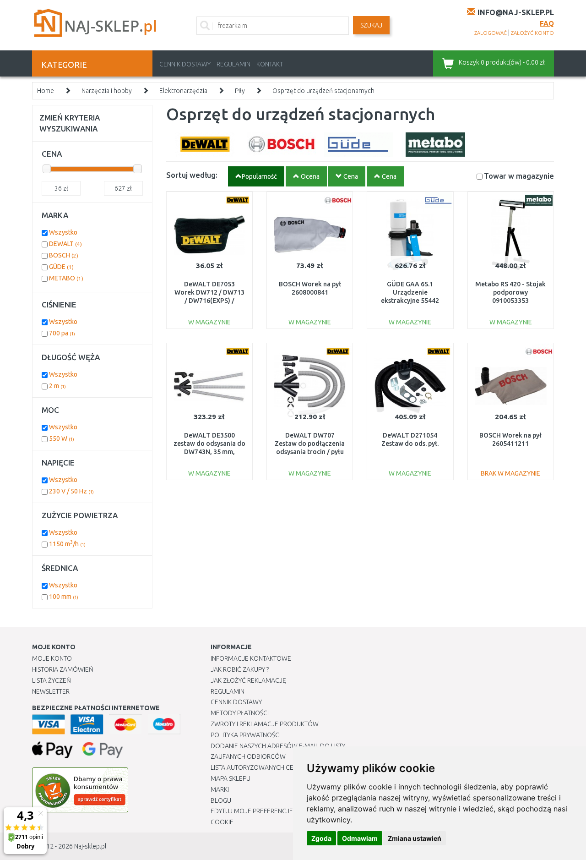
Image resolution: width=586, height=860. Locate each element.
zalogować (490, 33)
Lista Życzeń (51, 680)
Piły (240, 90)
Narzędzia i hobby (106, 90)
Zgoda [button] (321, 838)
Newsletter (51, 691)
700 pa (62, 333)
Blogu (221, 800)
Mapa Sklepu (230, 778)
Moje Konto (52, 658)
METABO (66, 278)
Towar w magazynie (519, 175)
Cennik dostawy (185, 64)
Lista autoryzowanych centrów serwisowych (285, 767)
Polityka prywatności (246, 735)
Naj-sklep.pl (90, 846)
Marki (220, 789)
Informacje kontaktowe (251, 658)
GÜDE (61, 266)
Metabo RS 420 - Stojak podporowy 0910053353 (510, 292)
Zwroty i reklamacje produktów (265, 724)
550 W (61, 438)
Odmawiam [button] (360, 838)
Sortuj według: (191, 174)
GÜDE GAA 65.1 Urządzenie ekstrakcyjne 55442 (410, 292)
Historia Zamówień (62, 669)
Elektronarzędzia (183, 90)
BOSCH (63, 255)
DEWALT (65, 243)
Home (45, 90)
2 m (57, 385)
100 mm (63, 596)
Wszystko (63, 232)
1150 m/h (67, 544)
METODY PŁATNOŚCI (240, 713)
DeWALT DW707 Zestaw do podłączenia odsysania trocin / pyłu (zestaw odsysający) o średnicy (310, 452)
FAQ (547, 23)
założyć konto (532, 33)
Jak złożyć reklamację (248, 680)
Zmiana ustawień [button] (414, 838)
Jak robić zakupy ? (240, 669)
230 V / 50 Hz (71, 491)
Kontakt (269, 64)
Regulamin (233, 64)
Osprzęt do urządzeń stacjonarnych (323, 90)
